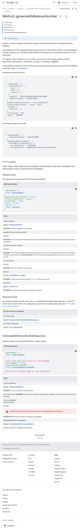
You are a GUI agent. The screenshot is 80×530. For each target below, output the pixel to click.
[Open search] (54, 2)
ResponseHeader (18, 355)
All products (6, 512)
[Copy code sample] (76, 77)
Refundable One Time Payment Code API (39, 8)
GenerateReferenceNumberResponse (24, 320)
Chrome (56, 462)
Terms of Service (8, 462)
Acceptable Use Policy (9, 458)
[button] (40, 38)
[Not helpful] (76, 8)
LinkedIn (31, 468)
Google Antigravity (60, 472)
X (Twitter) (31, 472)
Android (56, 458)
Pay (16, 2)
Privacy (11, 520)
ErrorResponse (16, 327)
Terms (4, 520)
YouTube (31, 475)
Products (11, 8)
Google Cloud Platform (9, 505)
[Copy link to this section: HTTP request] (18, 162)
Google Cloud (58, 475)
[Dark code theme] (72, 77)
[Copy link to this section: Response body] (19, 297)
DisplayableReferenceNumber (23, 367)
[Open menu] (3, 2)
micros (34, 279)
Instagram (31, 465)
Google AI (5, 508)
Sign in (75, 2)
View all (56, 482)
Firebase (57, 465)
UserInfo (16, 207)
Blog (29, 458)
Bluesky (30, 462)
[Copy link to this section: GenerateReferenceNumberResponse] (48, 336)
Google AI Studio (59, 468)
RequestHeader (18, 193)
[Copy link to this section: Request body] (18, 175)
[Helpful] (72, 8)
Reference (8, 11)
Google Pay (20, 8)
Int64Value (14, 275)
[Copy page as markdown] (66, 16)
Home (4, 8)
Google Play (58, 478)
